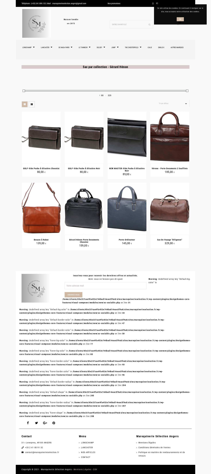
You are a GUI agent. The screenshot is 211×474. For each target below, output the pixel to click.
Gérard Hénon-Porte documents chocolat (84, 241)
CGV (95, 469)
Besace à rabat (41, 240)
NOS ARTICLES (88, 452)
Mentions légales (147, 442)
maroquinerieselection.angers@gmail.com (69, 3)
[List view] (32, 104)
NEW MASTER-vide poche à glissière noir (127, 169)
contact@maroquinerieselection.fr (42, 452)
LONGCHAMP (87, 442)
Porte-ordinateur (127, 240)
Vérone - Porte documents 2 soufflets (170, 168)
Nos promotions (114, 3)
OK (180, 19)
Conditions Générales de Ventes (154, 447)
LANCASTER (87, 447)
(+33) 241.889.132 (38, 3)
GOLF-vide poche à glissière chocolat (41, 168)
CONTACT (85, 457)
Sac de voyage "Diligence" (169, 240)
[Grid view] (25, 104)
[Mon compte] (153, 3)
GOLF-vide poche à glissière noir (84, 168)
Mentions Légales (82, 469)
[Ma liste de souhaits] (157, 3)
